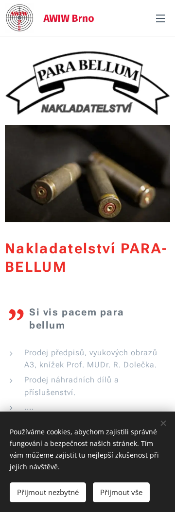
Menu (160, 18)
